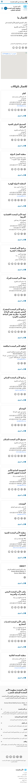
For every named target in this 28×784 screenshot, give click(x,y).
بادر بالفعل (24, 723)
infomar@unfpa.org (21, 452)
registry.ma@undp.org (20, 390)
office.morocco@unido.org (19, 547)
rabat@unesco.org (21, 421)
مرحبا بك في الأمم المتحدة (17, 2)
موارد (25, 735)
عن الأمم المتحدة (22, 709)
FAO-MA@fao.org (21, 106)
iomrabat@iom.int (21, 196)
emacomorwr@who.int (20, 668)
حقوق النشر (24, 774)
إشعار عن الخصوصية (23, 778)
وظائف (25, 741)
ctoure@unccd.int (21, 359)
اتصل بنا (25, 772)
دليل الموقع (24, 780)
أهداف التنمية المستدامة (21, 717)
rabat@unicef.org (21, 514)
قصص (25, 729)
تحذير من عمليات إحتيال (22, 776)
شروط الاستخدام (23, 782)
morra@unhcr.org (21, 485)
